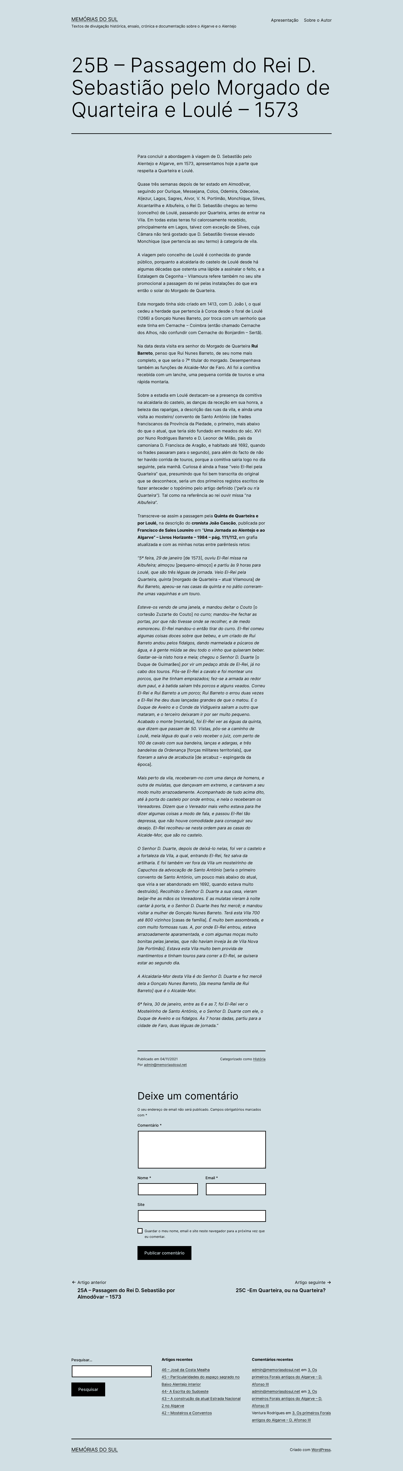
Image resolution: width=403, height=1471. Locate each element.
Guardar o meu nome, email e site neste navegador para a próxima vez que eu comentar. (205, 1234)
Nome (144, 1178)
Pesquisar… (81, 1360)
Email (211, 1178)
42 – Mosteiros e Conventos (187, 1413)
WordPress (321, 1449)
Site (141, 1204)
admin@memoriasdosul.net (165, 1065)
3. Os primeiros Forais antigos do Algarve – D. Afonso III (287, 1377)
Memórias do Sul (94, 19)
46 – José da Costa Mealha (186, 1370)
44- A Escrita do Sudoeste (185, 1391)
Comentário (149, 1125)
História (259, 1059)
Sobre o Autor (318, 20)
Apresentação (284, 20)
